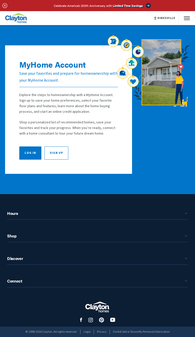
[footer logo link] (97, 307)
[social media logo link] (81, 320)
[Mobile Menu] (187, 18)
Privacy (102, 332)
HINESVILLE (166, 18)
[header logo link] (16, 18)
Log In (30, 153)
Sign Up (56, 153)
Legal (87, 332)
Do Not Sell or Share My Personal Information (141, 332)
